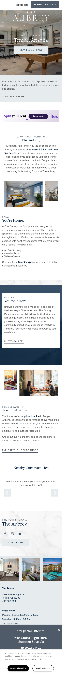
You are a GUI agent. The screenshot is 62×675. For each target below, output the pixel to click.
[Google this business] (12, 534)
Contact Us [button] (15, 542)
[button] (59, 630)
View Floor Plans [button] (31, 50)
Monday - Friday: (10, 615)
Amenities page (26, 262)
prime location (32, 416)
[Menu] (5, 5)
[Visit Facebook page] (5, 534)
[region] (31, 662)
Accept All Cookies (18, 668)
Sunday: (6, 623)
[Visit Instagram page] (19, 534)
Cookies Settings (43, 668)
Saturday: (7, 619)
